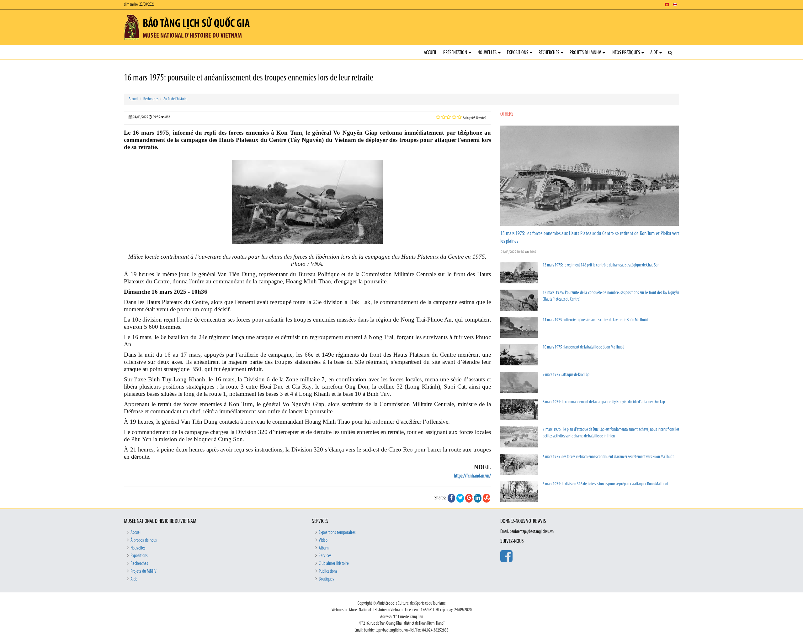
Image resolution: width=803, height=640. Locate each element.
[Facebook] (451, 498)
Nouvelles (487, 52)
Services (325, 555)
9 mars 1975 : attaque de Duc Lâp (566, 375)
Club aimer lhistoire (334, 563)
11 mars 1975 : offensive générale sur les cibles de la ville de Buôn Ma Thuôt (595, 320)
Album (324, 548)
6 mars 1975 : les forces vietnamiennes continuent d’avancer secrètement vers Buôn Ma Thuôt (608, 457)
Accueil (430, 52)
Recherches (549, 52)
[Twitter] (460, 498)
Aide (654, 52)
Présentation (455, 52)
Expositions (518, 52)
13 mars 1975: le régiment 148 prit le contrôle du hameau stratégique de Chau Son (601, 265)
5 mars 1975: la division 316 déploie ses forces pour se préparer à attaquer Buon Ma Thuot (605, 484)
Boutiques (326, 579)
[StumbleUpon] (486, 498)
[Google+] (469, 498)
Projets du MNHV (586, 52)
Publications (328, 571)
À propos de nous (143, 540)
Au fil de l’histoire (175, 99)
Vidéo (323, 540)
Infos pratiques (626, 52)
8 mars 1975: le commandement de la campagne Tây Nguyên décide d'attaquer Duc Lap (604, 402)
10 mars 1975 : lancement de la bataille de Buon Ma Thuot (583, 347)
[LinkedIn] (477, 498)
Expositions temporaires (337, 532)
